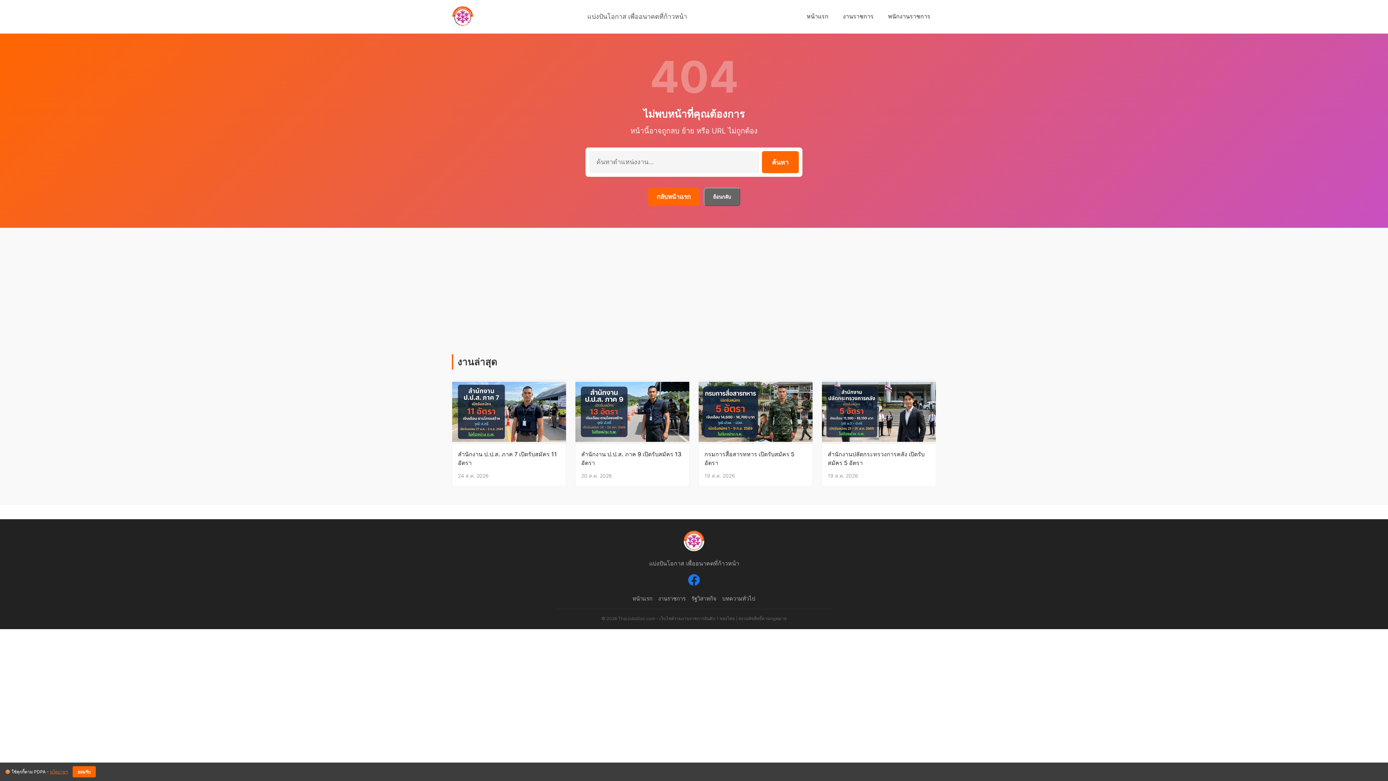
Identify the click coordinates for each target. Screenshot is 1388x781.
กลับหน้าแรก (674, 196)
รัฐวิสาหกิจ (703, 598)
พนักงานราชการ (909, 16)
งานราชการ (858, 16)
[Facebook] (694, 581)
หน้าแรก (817, 16)
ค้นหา (780, 162)
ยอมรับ (84, 771)
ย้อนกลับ (722, 197)
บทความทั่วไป (738, 598)
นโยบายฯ (59, 771)
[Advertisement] (694, 300)
